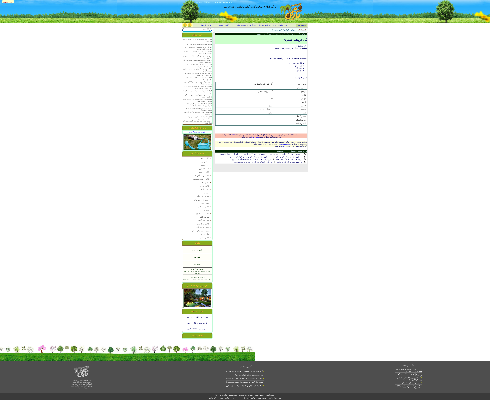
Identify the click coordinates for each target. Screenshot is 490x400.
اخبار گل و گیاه (244, 398)
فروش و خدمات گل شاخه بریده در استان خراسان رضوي (243, 154)
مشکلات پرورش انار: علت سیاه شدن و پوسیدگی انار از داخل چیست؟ (409, 379)
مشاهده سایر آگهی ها (197, 269)
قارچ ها (208, 210)
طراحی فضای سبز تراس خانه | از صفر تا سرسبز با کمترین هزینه (243, 386)
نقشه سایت (240, 25)
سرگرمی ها (251, 25)
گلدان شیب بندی (197, 250)
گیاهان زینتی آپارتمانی (202, 176)
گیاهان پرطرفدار (204, 224)
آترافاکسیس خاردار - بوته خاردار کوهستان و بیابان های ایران (244, 371)
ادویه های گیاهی (204, 220)
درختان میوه (206, 162)
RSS (211, 25)
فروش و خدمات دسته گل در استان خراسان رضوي (250, 157)
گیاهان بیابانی (206, 186)
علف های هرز (205, 169)
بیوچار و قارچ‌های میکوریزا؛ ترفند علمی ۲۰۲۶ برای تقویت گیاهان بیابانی (241, 378)
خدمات (260, 25)
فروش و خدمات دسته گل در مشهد (288, 157)
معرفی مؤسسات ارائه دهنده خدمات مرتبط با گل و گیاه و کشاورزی (282, 34)
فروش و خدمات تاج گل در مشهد (289, 162)
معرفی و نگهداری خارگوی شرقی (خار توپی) (281, 30)
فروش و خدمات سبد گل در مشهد (289, 159)
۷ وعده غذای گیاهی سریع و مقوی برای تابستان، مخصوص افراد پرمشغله (241, 382)
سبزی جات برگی (204, 196)
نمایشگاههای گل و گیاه (258, 398)
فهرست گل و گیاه (275, 398)
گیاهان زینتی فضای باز (202, 179)
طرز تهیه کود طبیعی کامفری (197, 132)
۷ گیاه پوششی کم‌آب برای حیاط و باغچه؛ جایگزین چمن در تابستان (408, 370)
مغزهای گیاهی (205, 217)
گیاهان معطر (206, 238)
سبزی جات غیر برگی (203, 200)
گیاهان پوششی (205, 207)
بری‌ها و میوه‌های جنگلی (202, 231)
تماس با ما (219, 25)
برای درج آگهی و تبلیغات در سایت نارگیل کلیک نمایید (197, 279)
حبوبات (208, 193)
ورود (283, 146)
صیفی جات (206, 203)
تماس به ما (255, 137)
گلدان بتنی (197, 257)
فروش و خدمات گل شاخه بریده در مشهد (286, 154)
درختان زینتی (206, 165)
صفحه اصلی (282, 25)
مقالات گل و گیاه (230, 398)
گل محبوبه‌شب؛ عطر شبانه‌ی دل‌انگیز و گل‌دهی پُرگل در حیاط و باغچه (409, 387)
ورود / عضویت (8, 2)
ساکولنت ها (206, 234)
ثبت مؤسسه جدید (285, 144)
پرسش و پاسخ (270, 25)
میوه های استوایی (204, 227)
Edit (233, 135)
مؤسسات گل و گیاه (216, 398)
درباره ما (204, 25)
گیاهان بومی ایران (204, 214)
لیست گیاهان (229, 25)
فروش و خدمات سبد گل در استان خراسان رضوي (251, 159)
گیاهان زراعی (205, 172)
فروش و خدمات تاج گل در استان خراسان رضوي (253, 162)
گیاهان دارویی (205, 158)
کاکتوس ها (206, 182)
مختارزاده (197, 264)
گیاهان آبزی (206, 189)
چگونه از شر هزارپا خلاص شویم (411, 383)
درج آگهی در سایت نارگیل (197, 277)
